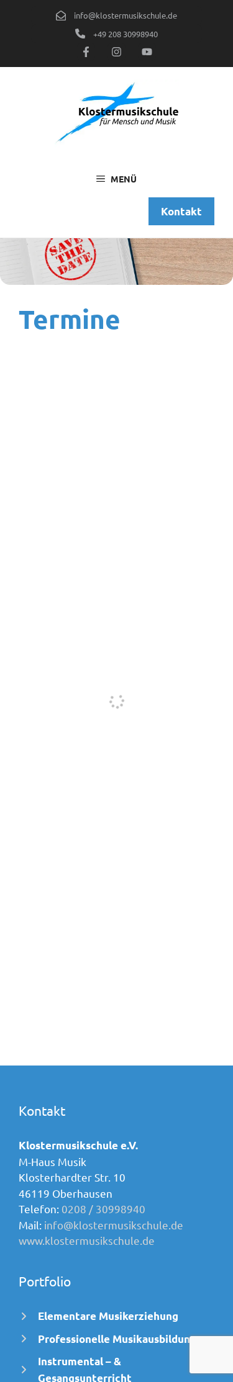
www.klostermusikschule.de (87, 1240)
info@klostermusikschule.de (113, 1224)
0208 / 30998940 (103, 1208)
